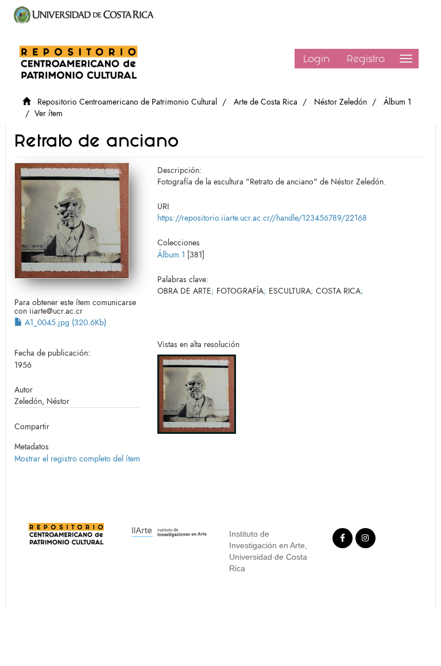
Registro (366, 58)
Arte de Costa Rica (265, 102)
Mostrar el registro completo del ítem (77, 458)
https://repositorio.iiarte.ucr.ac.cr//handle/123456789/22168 (262, 218)
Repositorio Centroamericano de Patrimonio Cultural (127, 102)
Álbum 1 (397, 102)
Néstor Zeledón (340, 102)
